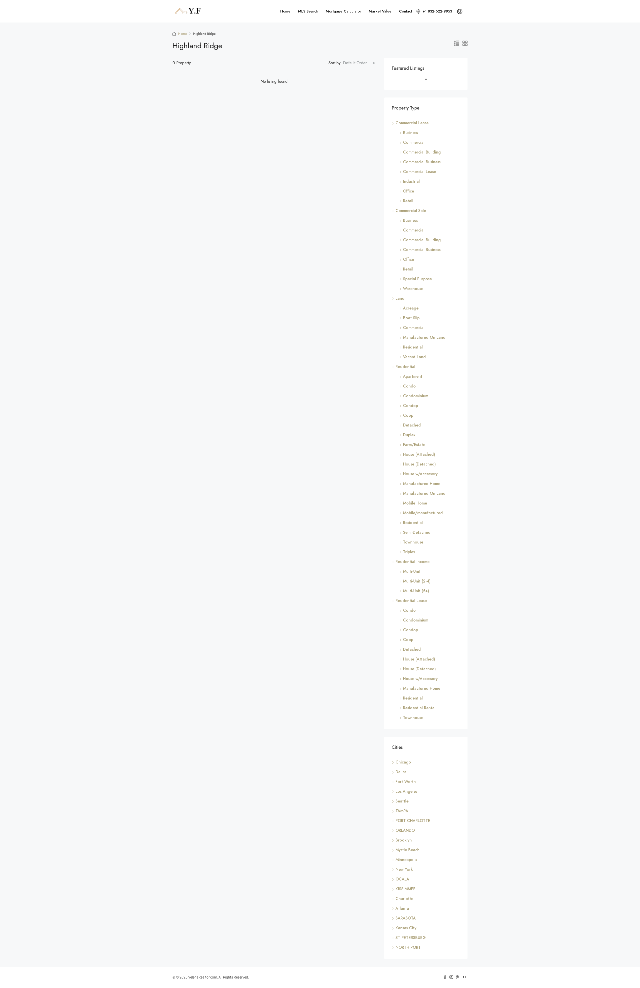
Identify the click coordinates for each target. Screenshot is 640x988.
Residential (413, 347)
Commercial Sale (411, 211)
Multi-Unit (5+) (416, 591)
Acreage (410, 308)
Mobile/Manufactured (423, 513)
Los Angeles (406, 791)
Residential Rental (419, 708)
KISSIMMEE (406, 889)
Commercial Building (422, 152)
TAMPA (402, 811)
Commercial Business (421, 162)
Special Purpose (417, 279)
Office (408, 191)
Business (410, 133)
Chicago (403, 762)
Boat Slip (411, 318)
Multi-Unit (411, 571)
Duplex (409, 435)
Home (285, 11)
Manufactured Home (421, 483)
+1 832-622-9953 (436, 11)
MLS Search (308, 11)
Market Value (380, 11)
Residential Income (413, 561)
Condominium (415, 396)
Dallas (401, 772)
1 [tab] (428, 81)
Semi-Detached (416, 532)
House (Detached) (419, 464)
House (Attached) (419, 454)
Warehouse (413, 289)
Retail (408, 201)
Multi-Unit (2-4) (416, 581)
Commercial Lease (412, 123)
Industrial (411, 181)
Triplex (409, 552)
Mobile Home (415, 503)
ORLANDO (405, 830)
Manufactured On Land (424, 337)
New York (404, 869)
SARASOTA (406, 918)
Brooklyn (404, 840)
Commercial (413, 142)
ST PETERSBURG (411, 937)
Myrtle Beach (408, 850)
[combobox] (359, 63)
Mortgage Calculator (343, 11)
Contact (405, 11)
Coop (408, 415)
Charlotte (404, 899)
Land (400, 298)
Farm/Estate (414, 445)
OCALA (402, 879)
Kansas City (406, 928)
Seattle (402, 801)
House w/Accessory (420, 474)
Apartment (412, 376)
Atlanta (402, 908)
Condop (410, 405)
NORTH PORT (408, 947)
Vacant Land (414, 357)
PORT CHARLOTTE (413, 821)
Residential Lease (411, 601)
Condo (409, 386)
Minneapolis (406, 859)
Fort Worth (406, 781)
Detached (412, 425)
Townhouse (413, 542)
